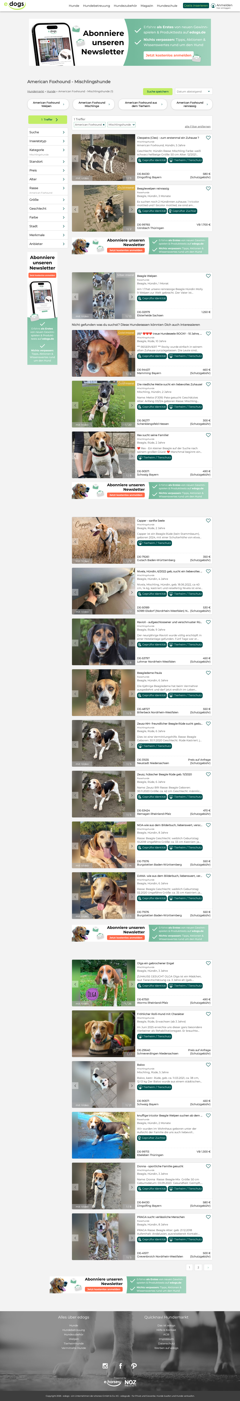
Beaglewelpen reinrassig (153, 188)
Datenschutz (166, 1343)
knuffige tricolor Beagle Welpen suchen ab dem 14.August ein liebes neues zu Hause (170, 1115)
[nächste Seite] (208, 1267)
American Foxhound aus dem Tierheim (144, 104)
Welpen (74, 1339)
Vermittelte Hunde (74, 1348)
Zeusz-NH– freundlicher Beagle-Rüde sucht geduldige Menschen (170, 723)
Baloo (141, 1064)
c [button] (75, 158)
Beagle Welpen (147, 276)
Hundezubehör (73, 1334)
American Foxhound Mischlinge (95, 104)
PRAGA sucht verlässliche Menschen (161, 1217)
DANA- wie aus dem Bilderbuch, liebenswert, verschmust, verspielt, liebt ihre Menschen (170, 876)
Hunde (51, 91)
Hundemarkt (35, 91)
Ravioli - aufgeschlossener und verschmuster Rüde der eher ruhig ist (170, 622)
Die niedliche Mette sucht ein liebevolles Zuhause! (169, 384)
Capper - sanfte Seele (151, 520)
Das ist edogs (166, 1325)
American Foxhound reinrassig (193, 104)
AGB (166, 1334)
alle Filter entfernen (198, 126)
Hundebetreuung (73, 1330)
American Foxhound (90, 124)
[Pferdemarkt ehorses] (112, 1383)
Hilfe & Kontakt (166, 1330)
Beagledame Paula (149, 673)
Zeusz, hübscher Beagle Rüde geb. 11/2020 (164, 774)
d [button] (132, 158)
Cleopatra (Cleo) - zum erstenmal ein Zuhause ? (168, 137)
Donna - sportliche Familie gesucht (160, 1166)
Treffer (50, 119)
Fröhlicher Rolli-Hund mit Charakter (160, 1014)
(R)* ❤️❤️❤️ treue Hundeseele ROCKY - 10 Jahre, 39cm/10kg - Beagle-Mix (170, 333)
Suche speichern (158, 91)
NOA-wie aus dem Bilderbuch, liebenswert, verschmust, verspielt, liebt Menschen (170, 825)
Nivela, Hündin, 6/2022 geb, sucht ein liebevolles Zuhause (170, 571)
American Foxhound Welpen (49, 104)
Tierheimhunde (74, 1343)
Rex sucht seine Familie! (153, 435)
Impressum (166, 1339)
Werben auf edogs (166, 1348)
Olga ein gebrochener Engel (155, 963)
